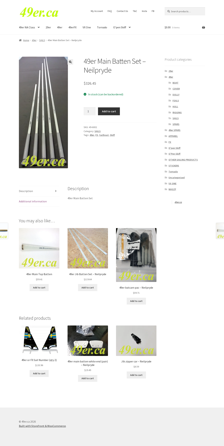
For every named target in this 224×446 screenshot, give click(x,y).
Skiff (112, 135)
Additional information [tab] (33, 201)
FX (96, 135)
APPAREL (173, 136)
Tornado (102, 27)
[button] (70, 62)
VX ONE (172, 183)
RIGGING (177, 112)
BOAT (175, 82)
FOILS (176, 100)
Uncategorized (177, 177)
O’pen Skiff (119, 27)
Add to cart (109, 111)
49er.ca (178, 202)
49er (59, 27)
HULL (175, 106)
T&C (135, 11)
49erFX (72, 27)
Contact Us (122, 11)
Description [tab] (26, 191)
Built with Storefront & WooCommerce (42, 426)
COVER (176, 88)
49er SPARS (174, 130)
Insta (144, 11)
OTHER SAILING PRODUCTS (183, 159)
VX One (87, 27)
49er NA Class (27, 27)
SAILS (42, 40)
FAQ (110, 11)
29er (48, 27)
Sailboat (104, 135)
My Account (97, 11)
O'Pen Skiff (174, 153)
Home (26, 40)
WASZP (172, 189)
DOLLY (176, 94)
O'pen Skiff (174, 148)
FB (153, 11)
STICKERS (174, 165)
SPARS (176, 124)
